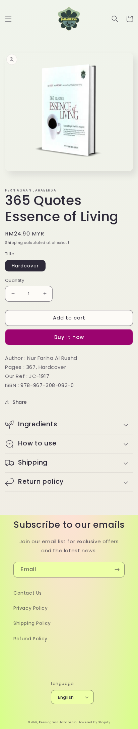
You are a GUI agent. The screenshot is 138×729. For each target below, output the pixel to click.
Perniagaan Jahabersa (58, 722)
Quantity (14, 280)
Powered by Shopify (94, 722)
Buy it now (69, 337)
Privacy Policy (30, 608)
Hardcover (25, 265)
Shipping (14, 242)
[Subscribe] (117, 569)
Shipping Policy (32, 623)
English (66, 697)
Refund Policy (30, 638)
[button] (8, 18)
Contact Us (27, 593)
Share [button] (20, 402)
